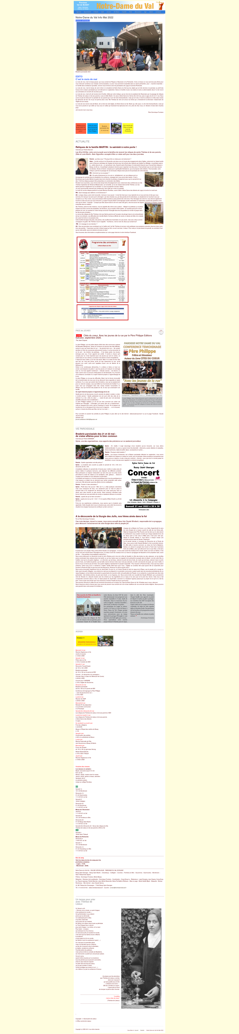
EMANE (119, 5)
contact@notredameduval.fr (118, 888)
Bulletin (142, 1030)
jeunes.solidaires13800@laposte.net (86, 419)
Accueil (136, 1030)
